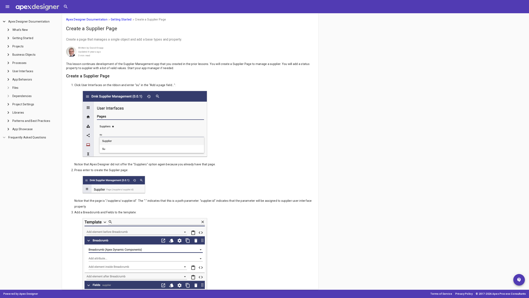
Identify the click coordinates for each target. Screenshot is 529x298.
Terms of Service (441, 293)
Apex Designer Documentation (86, 19)
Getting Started (121, 19)
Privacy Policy (464, 293)
